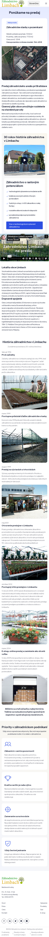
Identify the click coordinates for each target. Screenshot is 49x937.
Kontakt (4, 913)
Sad (41, 909)
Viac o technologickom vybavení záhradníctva (22, 225)
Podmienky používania (5, 933)
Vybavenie (43, 903)
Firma (3, 906)
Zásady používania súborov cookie (37, 933)
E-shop (42, 913)
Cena (3, 909)
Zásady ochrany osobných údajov (20, 933)
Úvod (3, 903)
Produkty (43, 906)
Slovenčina (33, 3)
